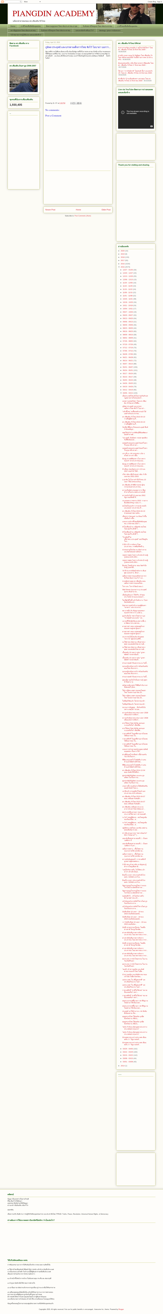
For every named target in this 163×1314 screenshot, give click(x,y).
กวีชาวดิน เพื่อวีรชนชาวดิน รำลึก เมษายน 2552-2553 (134, 475)
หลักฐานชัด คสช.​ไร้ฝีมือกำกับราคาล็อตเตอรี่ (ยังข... (135, 686)
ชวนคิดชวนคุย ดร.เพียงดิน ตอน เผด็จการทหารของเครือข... (134, 582)
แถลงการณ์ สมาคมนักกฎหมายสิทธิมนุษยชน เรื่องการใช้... (135, 750)
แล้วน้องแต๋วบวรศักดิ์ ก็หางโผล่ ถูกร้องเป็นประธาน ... (134, 902)
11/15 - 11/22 (128, 289)
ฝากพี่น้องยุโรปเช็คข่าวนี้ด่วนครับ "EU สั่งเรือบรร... (134, 755)
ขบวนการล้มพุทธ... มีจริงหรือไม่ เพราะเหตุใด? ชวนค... (134, 708)
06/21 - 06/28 (128, 357)
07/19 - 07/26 (128, 344)
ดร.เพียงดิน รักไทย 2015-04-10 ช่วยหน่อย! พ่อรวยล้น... (133, 512)
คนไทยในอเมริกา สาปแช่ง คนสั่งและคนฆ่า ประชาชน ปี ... (134, 507)
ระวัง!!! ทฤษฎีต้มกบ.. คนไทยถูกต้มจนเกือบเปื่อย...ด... (134, 818)
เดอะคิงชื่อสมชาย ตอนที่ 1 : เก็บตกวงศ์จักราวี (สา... (134, 845)
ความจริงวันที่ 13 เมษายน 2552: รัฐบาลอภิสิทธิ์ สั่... (134, 496)
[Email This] (71, 103)
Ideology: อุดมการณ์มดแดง (109, 30)
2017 (123, 260)
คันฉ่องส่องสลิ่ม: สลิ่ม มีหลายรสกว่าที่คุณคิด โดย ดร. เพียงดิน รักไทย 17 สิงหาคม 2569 (135, 64)
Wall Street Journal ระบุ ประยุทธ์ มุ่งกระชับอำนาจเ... (134, 591)
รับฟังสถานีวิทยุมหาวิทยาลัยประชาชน (97, 26)
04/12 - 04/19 (128, 390)
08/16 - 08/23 (128, 331)
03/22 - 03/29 (128, 1052)
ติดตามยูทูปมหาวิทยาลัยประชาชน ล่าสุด (61, 26)
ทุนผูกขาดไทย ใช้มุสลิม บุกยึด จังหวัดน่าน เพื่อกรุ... (133, 1017)
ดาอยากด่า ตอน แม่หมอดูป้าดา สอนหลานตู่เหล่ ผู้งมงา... (133, 627)
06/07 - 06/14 (128, 364)
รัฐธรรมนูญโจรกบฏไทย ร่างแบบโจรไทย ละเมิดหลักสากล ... (134, 886)
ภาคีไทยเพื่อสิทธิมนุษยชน (31, 26)
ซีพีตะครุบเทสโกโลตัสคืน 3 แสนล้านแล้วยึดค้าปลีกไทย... (134, 761)
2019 (123, 254)
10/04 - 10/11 (128, 309)
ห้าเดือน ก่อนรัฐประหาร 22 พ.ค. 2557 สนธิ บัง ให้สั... (134, 470)
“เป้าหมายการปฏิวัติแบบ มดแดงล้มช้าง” (26, 35)
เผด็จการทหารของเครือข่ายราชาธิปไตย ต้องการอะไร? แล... (134, 577)
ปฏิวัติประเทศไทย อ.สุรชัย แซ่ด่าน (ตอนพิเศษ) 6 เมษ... (134, 829)
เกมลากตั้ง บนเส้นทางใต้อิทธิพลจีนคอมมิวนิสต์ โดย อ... (135, 787)
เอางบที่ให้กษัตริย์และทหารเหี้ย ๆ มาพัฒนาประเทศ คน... (134, 622)
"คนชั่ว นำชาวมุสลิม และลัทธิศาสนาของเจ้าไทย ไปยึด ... (133, 970)
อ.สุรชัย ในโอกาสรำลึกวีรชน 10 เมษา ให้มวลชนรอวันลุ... (134, 481)
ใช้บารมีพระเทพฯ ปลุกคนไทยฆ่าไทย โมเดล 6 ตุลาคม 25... (134, 691)
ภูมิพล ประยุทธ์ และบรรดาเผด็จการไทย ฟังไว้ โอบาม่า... (134, 407)
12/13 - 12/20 (128, 276)
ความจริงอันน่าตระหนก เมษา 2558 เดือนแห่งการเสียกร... (135, 714)
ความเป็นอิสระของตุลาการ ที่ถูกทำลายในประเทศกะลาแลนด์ (134, 491)
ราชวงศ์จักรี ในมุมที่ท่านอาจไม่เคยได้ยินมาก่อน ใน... (134, 735)
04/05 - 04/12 (128, 393)
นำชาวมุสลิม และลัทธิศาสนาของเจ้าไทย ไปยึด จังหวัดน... (134, 975)
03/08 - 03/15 (128, 1058)
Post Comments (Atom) (83, 216)
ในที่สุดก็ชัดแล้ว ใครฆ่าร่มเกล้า (133, 701)
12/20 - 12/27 (128, 273)
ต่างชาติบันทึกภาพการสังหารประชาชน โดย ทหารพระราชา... (135, 934)
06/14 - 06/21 (128, 360)
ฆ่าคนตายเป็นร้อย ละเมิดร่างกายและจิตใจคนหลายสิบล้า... (134, 551)
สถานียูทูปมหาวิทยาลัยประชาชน (23, 30)
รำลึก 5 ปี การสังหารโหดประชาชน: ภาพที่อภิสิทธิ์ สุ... (133, 545)
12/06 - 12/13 (128, 279)
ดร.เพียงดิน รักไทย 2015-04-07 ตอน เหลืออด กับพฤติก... (133, 797)
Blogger (121, 1309)
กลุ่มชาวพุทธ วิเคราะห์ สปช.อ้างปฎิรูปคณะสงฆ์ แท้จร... (135, 556)
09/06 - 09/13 (128, 322)
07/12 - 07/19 (128, 348)
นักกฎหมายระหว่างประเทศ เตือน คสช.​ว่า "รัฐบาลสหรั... (134, 1038)
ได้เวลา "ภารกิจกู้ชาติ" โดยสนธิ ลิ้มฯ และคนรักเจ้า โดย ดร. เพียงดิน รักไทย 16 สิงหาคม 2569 (135, 72)
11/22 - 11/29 (128, 286)
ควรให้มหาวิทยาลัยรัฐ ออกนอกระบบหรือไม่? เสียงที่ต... (133, 724)
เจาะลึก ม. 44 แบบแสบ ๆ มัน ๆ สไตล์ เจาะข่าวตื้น (133, 454)
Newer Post (50, 210)
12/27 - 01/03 (128, 270)
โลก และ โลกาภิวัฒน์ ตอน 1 (132, 586)
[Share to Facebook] (78, 103)
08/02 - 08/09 (128, 338)
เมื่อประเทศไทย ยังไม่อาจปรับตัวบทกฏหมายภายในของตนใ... (135, 397)
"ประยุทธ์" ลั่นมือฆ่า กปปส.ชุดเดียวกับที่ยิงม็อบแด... (134, 439)
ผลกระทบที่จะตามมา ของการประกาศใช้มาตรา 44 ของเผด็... (134, 813)
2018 (123, 257)
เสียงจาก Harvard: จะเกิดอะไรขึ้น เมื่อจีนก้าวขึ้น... (134, 517)
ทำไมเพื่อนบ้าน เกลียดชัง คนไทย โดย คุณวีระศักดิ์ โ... (134, 528)
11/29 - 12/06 (128, 283)
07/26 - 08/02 (128, 341)
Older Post (106, 210)
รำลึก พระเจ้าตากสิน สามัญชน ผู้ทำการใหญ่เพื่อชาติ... (134, 865)
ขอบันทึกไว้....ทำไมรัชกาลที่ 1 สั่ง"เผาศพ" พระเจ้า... (133, 897)
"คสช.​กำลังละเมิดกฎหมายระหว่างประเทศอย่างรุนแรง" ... (134, 1028)
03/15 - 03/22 (128, 1055)
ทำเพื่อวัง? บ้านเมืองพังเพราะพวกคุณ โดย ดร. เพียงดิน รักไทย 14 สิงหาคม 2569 (134, 80)
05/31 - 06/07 (128, 367)
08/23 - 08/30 (128, 328)
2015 (123, 267)
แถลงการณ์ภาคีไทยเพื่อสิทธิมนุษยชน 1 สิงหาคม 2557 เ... (134, 522)
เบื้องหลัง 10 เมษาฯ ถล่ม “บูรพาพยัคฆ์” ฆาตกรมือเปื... (133, 653)
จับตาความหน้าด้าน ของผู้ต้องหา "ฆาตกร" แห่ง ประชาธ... (134, 606)
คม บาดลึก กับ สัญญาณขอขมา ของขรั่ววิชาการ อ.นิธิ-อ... (133, 612)
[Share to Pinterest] (80, 103)
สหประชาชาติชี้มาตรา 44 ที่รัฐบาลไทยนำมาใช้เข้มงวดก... (135, 1002)
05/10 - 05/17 (128, 377)
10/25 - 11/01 (128, 299)
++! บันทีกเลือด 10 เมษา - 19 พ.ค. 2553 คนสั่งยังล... (134, 923)
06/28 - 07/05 (128, 354)
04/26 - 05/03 (128, 383)
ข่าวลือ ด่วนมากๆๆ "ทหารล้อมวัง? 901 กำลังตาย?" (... (134, 834)
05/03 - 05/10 (128, 380)
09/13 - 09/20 (128, 318)
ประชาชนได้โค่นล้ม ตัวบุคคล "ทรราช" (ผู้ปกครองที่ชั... (133, 638)
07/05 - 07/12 (128, 351)
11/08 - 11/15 (128, 292)
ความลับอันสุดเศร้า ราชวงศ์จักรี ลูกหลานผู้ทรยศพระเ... (134, 860)
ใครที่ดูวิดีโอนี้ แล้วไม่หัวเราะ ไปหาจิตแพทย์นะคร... (135, 601)
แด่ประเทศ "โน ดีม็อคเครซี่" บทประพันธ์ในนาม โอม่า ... (133, 981)
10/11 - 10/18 (128, 305)
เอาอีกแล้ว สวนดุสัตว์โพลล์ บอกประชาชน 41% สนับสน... (133, 792)
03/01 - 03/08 (128, 1062)
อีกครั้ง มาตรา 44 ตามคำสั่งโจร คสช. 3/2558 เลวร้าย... (133, 876)
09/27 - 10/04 (128, 312)
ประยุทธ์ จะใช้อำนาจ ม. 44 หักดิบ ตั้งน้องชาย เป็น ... (134, 1012)
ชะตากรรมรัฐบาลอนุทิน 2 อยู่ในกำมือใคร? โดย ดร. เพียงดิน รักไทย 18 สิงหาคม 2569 (135, 49)
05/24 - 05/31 (128, 370)
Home (13, 26)
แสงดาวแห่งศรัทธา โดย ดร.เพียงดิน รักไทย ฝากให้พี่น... (134, 402)
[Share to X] (76, 103)
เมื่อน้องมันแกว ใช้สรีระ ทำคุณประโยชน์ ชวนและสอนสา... (133, 596)
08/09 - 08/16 (128, 335)
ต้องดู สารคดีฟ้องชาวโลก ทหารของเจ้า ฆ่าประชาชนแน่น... (133, 460)
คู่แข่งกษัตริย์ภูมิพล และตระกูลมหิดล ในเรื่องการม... (133, 776)
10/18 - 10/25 (128, 302)
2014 (123, 1066)
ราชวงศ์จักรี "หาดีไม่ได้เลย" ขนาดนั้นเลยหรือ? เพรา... (134, 991)
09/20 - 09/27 (128, 315)
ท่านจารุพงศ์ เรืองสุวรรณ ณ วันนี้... (135, 663)
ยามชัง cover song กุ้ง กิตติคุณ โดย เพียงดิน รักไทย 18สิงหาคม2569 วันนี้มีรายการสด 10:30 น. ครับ (135, 57)
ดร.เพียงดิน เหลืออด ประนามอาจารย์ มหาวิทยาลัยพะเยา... (133, 808)
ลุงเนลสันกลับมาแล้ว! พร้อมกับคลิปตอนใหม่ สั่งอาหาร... (135, 667)
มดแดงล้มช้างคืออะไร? (85, 30)
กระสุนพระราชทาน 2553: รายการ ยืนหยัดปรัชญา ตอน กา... (135, 502)
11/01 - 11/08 (128, 296)
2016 (123, 264)
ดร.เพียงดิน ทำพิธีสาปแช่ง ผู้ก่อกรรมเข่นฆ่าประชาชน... (133, 486)
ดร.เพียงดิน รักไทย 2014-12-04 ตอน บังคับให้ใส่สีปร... (133, 771)
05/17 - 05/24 (128, 373)
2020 (123, 251)
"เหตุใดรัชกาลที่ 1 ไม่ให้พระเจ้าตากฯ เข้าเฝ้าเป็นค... (133, 871)
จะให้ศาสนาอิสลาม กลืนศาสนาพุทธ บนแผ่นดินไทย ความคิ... (133, 643)
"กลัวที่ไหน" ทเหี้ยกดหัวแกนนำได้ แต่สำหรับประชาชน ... (134, 412)
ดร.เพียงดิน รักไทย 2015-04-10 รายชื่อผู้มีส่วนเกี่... (133, 418)
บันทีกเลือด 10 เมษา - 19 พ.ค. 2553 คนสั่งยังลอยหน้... (133, 913)
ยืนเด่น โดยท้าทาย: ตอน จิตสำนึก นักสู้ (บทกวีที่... (134, 566)
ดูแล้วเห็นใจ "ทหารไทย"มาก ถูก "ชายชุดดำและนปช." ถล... (133, 617)
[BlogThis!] (74, 103)
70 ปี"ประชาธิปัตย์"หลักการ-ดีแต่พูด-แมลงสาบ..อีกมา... (134, 572)
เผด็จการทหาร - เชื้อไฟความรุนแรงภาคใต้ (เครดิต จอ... (133, 850)
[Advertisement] (77, 82)
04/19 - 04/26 (128, 387)
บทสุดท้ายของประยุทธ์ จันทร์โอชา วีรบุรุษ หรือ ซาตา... (134, 444)
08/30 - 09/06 (128, 325)
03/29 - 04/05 (128, 1049)
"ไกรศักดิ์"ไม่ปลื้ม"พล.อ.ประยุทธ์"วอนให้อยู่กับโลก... (135, 539)
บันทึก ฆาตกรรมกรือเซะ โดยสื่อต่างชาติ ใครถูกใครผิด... (133, 928)
